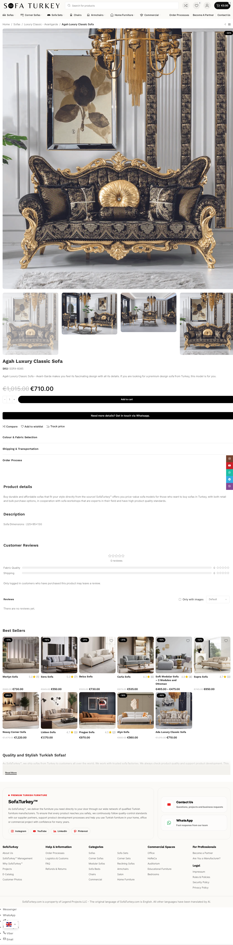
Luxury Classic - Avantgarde (41, 24)
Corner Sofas (96, 858)
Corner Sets (124, 858)
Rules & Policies (201, 877)
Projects (7, 868)
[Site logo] (32, 5)
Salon (120, 874)
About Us (8, 852)
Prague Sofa (87, 732)
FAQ (48, 863)
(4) (190, 677)
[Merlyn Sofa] (21, 655)
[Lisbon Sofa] (59, 710)
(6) (152, 677)
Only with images (193, 599)
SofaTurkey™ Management (17, 858)
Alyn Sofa (123, 732)
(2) (114, 732)
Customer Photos (12, 879)
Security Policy (201, 882)
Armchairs (122, 868)
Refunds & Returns (56, 868)
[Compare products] (185, 5)
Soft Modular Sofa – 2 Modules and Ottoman (167, 680)
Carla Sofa (124, 676)
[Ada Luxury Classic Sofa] (174, 710)
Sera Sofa (47, 676)
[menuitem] (10, 909)
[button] (7, 323)
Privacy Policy (201, 887)
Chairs (92, 874)
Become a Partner (203, 852)
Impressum (199, 871)
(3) (228, 677)
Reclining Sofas (126, 863)
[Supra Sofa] (212, 655)
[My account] (207, 5)
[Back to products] (229, 24)
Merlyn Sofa (10, 676)
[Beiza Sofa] (97, 655)
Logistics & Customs (57, 858)
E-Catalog (8, 874)
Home (6, 24)
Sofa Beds (94, 868)
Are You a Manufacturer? (206, 858)
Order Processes (55, 852)
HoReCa (152, 858)
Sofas (16, 24)
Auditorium (154, 863)
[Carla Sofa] (135, 655)
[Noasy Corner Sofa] (21, 710)
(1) (37, 677)
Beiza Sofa (86, 676)
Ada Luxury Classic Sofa (171, 732)
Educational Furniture (159, 868)
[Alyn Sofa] (135, 710)
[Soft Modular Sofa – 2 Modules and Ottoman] (174, 655)
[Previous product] (225, 24)
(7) (75, 677)
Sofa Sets (122, 852)
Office (151, 852)
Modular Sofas (97, 863)
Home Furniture (126, 879)
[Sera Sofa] (59, 655)
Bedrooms (153, 874)
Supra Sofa (201, 676)
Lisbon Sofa (48, 732)
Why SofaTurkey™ (13, 863)
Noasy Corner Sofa (14, 732)
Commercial (95, 879)
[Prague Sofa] (97, 710)
